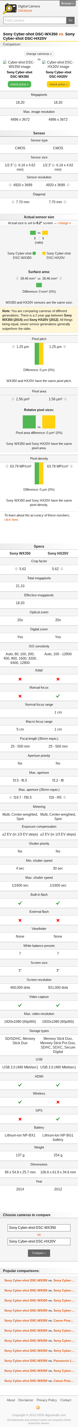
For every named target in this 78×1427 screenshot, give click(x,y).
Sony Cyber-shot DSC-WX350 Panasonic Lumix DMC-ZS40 (41, 1360)
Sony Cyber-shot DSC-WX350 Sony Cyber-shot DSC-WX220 (41, 1330)
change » (64, 223)
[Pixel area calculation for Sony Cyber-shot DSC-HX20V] (65, 398)
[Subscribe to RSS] (38, 1408)
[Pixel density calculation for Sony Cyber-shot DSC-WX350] (7, 466)
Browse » (67, 3)
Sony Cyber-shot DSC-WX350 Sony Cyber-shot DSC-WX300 (41, 1290)
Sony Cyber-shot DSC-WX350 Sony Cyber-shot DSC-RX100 (41, 1310)
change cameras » (39, 53)
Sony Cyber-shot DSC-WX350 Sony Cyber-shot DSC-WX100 (41, 1340)
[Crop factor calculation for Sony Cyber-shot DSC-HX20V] (62, 568)
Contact (65, 1400)
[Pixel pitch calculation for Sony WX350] (13, 346)
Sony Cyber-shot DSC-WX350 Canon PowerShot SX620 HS (41, 1380)
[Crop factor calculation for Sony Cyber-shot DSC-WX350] (16, 568)
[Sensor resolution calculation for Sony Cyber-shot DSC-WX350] (10, 184)
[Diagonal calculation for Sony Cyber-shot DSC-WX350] (13, 201)
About (11, 1400)
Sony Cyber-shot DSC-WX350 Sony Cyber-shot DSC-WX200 (41, 1370)
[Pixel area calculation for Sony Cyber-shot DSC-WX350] (13, 398)
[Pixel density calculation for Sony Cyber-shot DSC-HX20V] (71, 466)
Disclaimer (25, 1400)
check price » (19, 84)
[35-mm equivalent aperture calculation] (10, 797)
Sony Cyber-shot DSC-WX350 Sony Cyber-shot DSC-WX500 (41, 1350)
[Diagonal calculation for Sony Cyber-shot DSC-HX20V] (65, 201)
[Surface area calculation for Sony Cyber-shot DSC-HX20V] (60, 278)
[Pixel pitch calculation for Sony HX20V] (64, 346)
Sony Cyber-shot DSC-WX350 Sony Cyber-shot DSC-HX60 (41, 1300)
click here (11, 519)
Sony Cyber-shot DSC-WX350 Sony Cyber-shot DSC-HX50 (41, 1280)
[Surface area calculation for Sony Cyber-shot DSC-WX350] (17, 278)
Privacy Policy (47, 1400)
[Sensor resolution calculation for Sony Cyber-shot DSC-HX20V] (68, 184)
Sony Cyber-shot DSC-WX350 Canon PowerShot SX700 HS (41, 1320)
